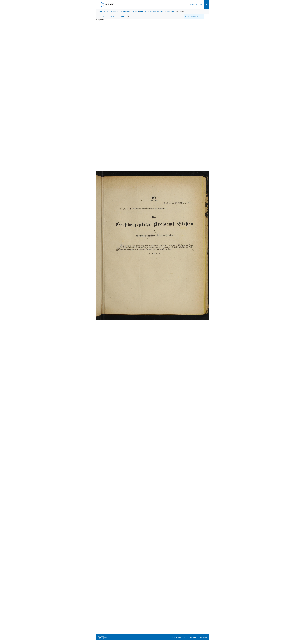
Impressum (192, 637)
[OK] (201, 4)
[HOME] (106, 4)
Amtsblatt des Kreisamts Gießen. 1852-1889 (155, 11)
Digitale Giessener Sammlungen (108, 11)
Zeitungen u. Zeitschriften (130, 11)
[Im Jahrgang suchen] (206, 16)
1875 (174, 11)
